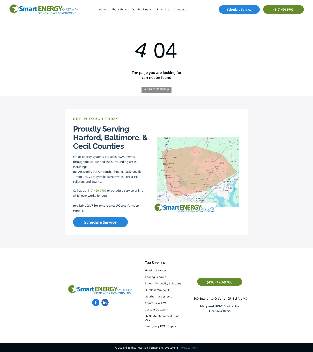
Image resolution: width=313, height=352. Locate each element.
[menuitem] (102, 9)
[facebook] (95, 303)
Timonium (80, 177)
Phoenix (118, 172)
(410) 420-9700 (96, 190)
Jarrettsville (115, 177)
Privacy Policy (189, 347)
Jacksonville (133, 172)
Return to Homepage (156, 89)
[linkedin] (105, 303)
